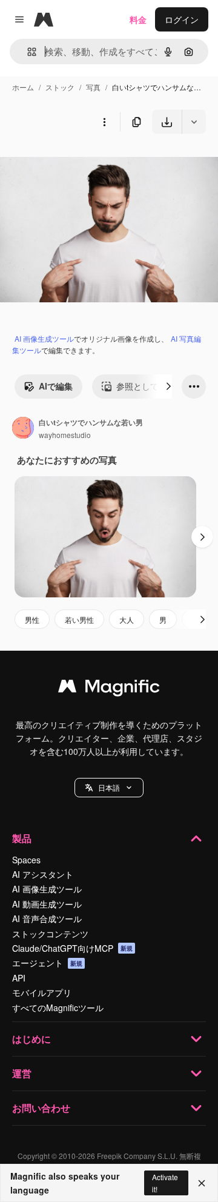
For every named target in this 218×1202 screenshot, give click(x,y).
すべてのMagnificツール (58, 1007)
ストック (59, 87)
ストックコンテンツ (50, 934)
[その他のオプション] (104, 122)
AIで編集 (56, 386)
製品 (21, 838)
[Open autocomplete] (27, 51)
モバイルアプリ (41, 992)
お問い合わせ (41, 1108)
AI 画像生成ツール (44, 338)
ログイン (182, 19)
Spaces (26, 860)
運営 (21, 1073)
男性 (32, 619)
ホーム (23, 87)
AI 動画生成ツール (47, 904)
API (18, 978)
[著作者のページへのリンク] (23, 429)
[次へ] (168, 386)
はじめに (31, 1039)
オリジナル (83, 162)
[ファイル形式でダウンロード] (194, 122)
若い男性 (79, 619)
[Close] (202, 1183)
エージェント (47, 963)
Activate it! (165, 1183)
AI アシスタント (42, 874)
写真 (93, 87)
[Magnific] (109, 689)
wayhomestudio (65, 435)
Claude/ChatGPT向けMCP (72, 948)
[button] (109, 787)
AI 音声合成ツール (47, 918)
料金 (138, 19)
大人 (126, 619)
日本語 (109, 787)
